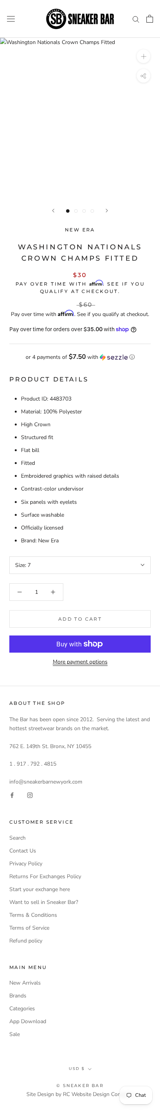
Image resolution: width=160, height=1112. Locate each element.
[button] (80, 357)
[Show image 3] (84, 211)
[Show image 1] (68, 211)
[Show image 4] (92, 211)
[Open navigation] (11, 19)
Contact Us (22, 850)
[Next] (107, 210)
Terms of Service (29, 928)
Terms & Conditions (33, 915)
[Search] (135, 19)
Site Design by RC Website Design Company (80, 1094)
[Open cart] (149, 19)
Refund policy (25, 940)
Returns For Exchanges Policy (45, 876)
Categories (22, 1008)
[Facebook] (12, 795)
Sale (14, 1034)
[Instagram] (30, 795)
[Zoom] (143, 56)
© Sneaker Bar (80, 1085)
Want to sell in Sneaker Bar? (43, 902)
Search (17, 838)
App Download (27, 1021)
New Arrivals (25, 983)
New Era (80, 230)
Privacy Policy (25, 863)
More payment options (80, 661)
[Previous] (53, 210)
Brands (17, 995)
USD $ (77, 1068)
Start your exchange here (39, 889)
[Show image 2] (76, 211)
